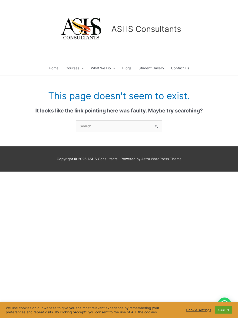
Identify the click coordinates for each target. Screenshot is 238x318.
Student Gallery (151, 68)
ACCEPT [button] (223, 310)
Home (54, 68)
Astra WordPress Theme (161, 159)
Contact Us (180, 68)
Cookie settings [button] (198, 310)
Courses (72, 68)
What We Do (101, 68)
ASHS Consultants (146, 29)
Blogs (127, 68)
